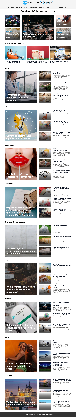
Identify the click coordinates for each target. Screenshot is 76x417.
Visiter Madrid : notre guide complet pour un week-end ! (21, 405)
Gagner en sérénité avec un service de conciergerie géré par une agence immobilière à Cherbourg (20, 211)
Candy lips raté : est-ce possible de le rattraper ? (19, 175)
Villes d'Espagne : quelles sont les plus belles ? (61, 390)
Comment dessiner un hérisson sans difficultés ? (60, 122)
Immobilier (42, 7)
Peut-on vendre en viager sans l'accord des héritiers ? (62, 198)
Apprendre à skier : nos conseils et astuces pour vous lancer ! (61, 353)
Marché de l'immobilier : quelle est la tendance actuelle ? (62, 210)
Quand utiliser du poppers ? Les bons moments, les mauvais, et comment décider (63, 22)
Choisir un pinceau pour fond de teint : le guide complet (61, 171)
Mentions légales (49, 414)
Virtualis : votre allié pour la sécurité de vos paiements (13, 61)
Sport (54, 7)
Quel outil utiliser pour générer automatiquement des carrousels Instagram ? (12, 22)
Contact (43, 414)
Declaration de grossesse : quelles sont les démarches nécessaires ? (61, 95)
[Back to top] (72, 413)
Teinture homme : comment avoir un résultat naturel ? (61, 149)
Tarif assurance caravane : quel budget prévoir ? (62, 324)
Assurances (11, 7)
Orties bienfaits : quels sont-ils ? (62, 83)
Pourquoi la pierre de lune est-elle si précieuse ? (62, 160)
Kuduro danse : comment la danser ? (61, 341)
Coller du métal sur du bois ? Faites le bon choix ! (61, 248)
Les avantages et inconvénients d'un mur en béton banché (20, 251)
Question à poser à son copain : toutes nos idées (62, 132)
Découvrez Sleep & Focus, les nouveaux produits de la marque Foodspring (37, 62)
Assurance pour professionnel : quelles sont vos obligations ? (62, 314)
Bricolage (19, 7)
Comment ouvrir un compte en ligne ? (59, 61)
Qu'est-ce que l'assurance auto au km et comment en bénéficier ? (62, 304)
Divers (66, 7)
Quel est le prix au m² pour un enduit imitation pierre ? (63, 36)
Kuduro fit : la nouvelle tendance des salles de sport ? (18, 366)
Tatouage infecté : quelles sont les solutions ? (62, 72)
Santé (48, 7)
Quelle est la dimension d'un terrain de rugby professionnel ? (61, 364)
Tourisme (60, 7)
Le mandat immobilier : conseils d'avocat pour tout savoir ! (61, 188)
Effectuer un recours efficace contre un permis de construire (61, 276)
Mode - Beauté (33, 7)
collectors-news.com (29, 414)
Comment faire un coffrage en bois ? (62, 237)
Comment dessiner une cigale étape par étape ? (19, 137)
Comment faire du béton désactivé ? (60, 226)
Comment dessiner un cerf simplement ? (61, 111)
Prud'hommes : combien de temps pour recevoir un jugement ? (20, 289)
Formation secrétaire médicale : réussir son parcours (17, 97)
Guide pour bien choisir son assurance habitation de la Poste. (20, 328)
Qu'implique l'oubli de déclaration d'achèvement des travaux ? (62, 265)
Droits (25, 7)
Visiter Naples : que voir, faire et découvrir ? (61, 401)
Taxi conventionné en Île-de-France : (36, 35)
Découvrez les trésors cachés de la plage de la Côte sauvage (62, 379)
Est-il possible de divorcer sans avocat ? (62, 286)
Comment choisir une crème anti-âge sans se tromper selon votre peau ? (12, 35)
